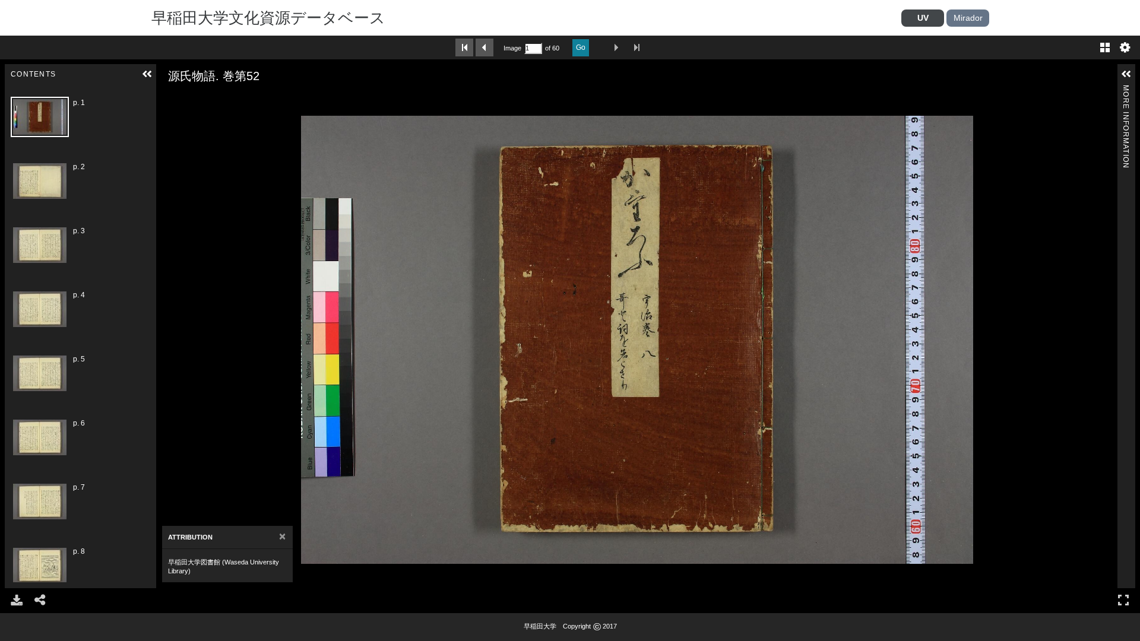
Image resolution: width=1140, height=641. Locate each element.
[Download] (16, 600)
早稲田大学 (540, 626)
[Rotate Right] (202, 99)
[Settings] (1125, 47)
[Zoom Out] (186, 99)
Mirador (968, 18)
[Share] (40, 600)
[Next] (170, 339)
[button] (147, 74)
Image (512, 48)
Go (580, 47)
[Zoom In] (169, 99)
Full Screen (1123, 600)
